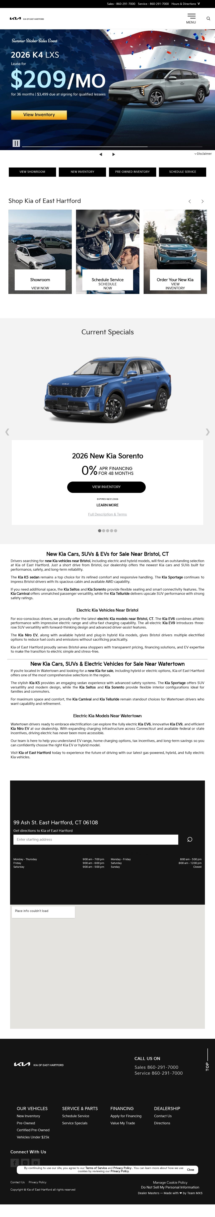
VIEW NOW (40, 288)
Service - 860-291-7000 (153, 4)
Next (114, 154)
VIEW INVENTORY (175, 286)
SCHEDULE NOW (107, 286)
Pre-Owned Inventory (132, 172)
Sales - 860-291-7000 (121, 4)
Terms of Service (96, 1168)
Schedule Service (182, 172)
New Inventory (82, 172)
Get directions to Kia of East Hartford (43, 831)
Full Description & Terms (107, 515)
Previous (101, 154)
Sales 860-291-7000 (156, 1067)
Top (207, 1066)
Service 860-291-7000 (159, 1073)
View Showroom (32, 172)
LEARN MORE (108, 505)
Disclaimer (204, 154)
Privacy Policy (122, 1168)
